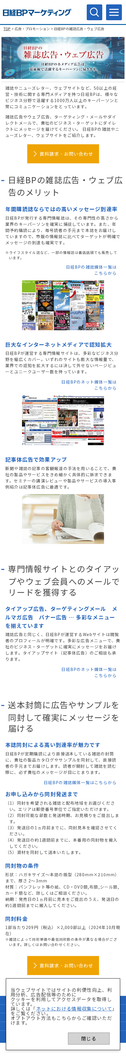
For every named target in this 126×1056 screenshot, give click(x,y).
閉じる (88, 1038)
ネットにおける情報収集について (74, 1008)
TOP (7, 28)
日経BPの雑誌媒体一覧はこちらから (80, 782)
